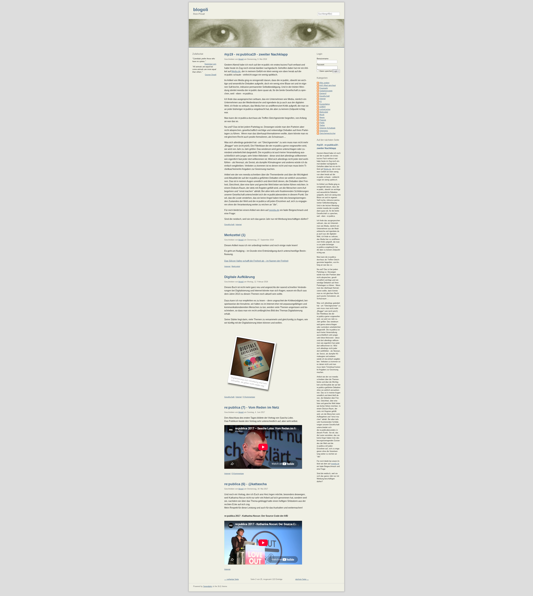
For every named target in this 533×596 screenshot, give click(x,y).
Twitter (322, 125)
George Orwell (210, 75)
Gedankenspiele (326, 91)
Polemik (323, 120)
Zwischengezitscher (327, 133)
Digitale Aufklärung (239, 277)
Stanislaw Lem (210, 64)
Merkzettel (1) (234, 235)
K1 (321, 101)
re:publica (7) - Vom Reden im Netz (251, 407)
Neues (322, 117)
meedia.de (274, 210)
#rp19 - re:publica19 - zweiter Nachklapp (256, 54)
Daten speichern (326, 71)
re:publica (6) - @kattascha (245, 484)
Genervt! (323, 93)
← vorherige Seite (231, 579)
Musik (322, 115)
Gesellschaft (229, 225)
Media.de (236, 71)
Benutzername (322, 59)
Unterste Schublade (327, 128)
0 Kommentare (249, 397)
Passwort (320, 65)
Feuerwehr (324, 88)
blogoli (241, 59)
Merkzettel (236, 266)
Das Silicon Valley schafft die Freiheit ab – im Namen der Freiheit (256, 261)
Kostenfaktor (325, 104)
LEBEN (322, 107)
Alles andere (324, 83)
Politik (322, 123)
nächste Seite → (302, 579)
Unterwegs (324, 131)
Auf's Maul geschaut (327, 85)
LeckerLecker (325, 109)
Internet (239, 225)
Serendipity (207, 586)
